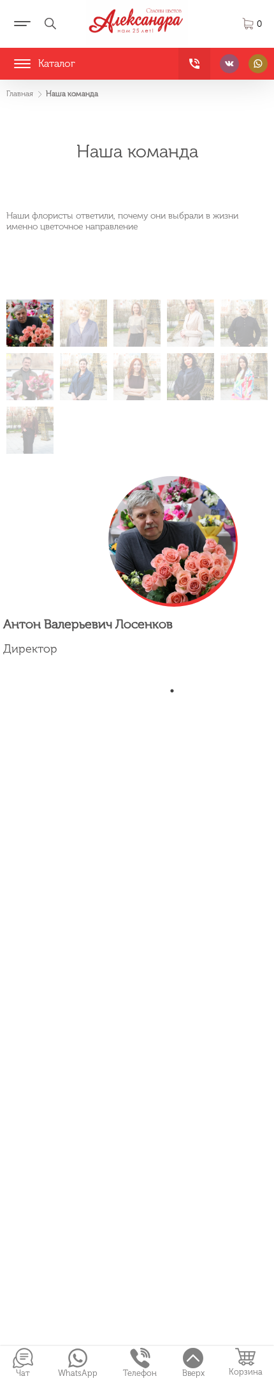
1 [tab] (172, 690)
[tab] (30, 323)
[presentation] (30, 323)
